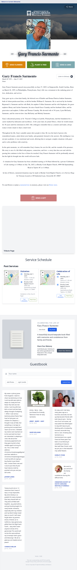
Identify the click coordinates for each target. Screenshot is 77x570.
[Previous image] (54, 398)
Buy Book (52, 329)
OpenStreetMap (40, 564)
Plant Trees (33, 299)
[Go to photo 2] (64, 405)
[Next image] (73, 398)
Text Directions (24, 300)
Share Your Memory (65, 351)
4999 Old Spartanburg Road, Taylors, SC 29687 (30, 287)
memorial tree (25, 185)
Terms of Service (43, 561)
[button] (11, 276)
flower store (53, 185)
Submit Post (66, 382)
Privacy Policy (33, 561)
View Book (42, 329)
